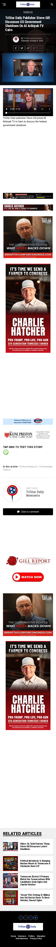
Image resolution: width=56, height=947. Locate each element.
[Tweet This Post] (22, 48)
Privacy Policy (36, 938)
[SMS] (6, 452)
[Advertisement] (28, 159)
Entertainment (22, 938)
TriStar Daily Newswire (33, 38)
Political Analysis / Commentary (35, 466)
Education (41, 936)
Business (22, 936)
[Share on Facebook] (16, 48)
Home (13, 936)
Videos (6, 470)
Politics (31, 936)
